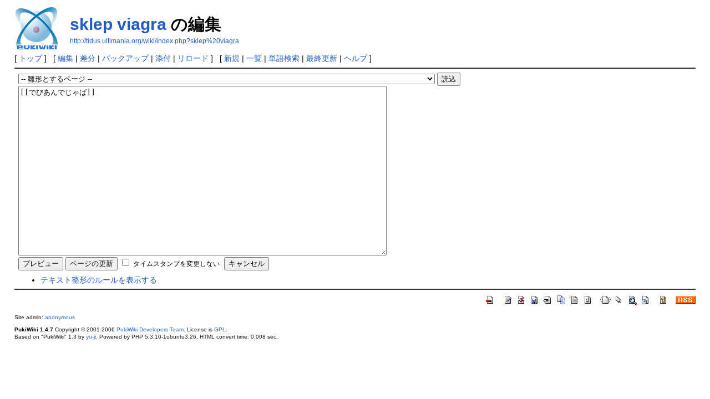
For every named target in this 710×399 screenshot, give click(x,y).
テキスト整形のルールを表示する (98, 279)
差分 (87, 58)
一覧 (254, 58)
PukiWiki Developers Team (150, 329)
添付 (163, 58)
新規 (232, 58)
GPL (220, 329)
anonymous (60, 317)
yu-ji (91, 337)
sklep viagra (118, 24)
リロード (193, 58)
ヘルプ (355, 58)
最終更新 (321, 58)
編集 (65, 58)
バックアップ (125, 58)
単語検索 (284, 58)
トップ (30, 58)
